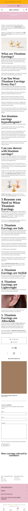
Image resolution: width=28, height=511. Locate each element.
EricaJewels (14, 220)
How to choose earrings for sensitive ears (9, 395)
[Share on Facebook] (12, 348)
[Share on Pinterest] (14, 348)
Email (2, 417)
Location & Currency (12, 5)
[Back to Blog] (14, 353)
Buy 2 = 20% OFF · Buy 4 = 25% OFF (13, 1)
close (26, 1)
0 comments (15, 342)
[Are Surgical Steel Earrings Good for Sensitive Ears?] (20, 353)
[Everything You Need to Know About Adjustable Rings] (7, 353)
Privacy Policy (16, 506)
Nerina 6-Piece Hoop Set (19, 476)
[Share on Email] (15, 348)
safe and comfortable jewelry (11, 195)
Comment (3, 423)
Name (2, 411)
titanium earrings (4, 215)
